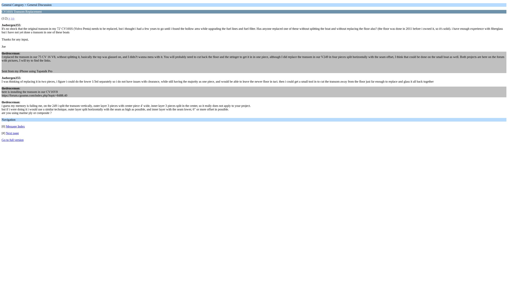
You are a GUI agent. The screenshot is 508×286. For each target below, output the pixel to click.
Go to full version (13, 140)
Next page (12, 133)
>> (12, 18)
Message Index (15, 126)
